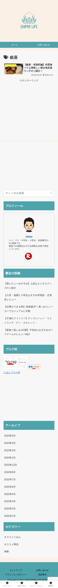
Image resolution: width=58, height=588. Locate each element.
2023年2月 (10, 450)
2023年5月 (10, 435)
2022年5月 (10, 494)
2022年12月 (10, 465)
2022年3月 (10, 508)
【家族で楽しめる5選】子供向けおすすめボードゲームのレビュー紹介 (28, 332)
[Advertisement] (29, 104)
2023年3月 (10, 443)
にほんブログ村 (12, 372)
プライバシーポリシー (15, 574)
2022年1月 (10, 516)
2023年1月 (10, 457)
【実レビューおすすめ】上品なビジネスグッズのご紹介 (28, 285)
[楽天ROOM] (28, 256)
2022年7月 (10, 479)
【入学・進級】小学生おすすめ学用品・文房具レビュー (28, 297)
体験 (6, 551)
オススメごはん (12, 537)
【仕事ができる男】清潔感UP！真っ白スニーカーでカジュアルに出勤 (28, 308)
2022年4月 (10, 501)
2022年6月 (10, 487)
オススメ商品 (11, 544)
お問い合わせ (42, 570)
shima (29, 236)
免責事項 (42, 574)
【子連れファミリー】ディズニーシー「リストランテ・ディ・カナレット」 (28, 320)
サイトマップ (16, 570)
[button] (51, 193)
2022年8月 (10, 472)
